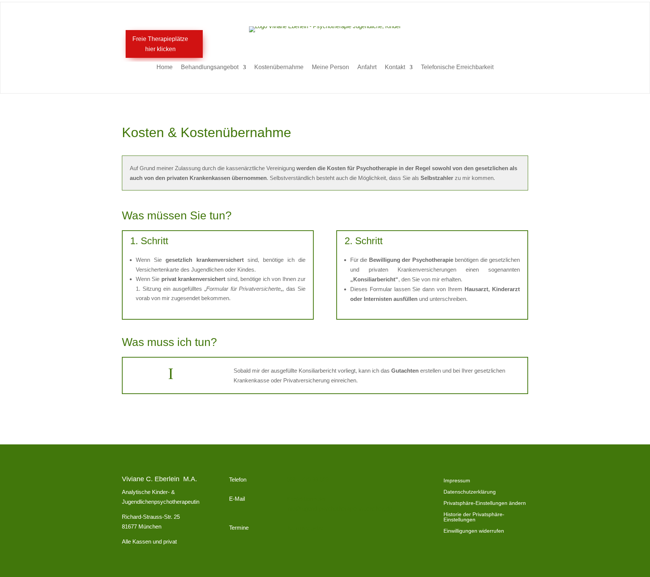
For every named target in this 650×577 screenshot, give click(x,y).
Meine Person (330, 67)
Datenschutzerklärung (469, 492)
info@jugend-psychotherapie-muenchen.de (339, 508)
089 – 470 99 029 (308, 479)
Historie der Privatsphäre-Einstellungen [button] (473, 517)
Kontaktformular (306, 498)
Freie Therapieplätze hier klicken (160, 44)
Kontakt (395, 67)
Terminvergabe (305, 527)
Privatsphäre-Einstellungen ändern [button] (484, 503)
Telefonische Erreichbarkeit (457, 67)
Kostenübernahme (279, 67)
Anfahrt (367, 67)
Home (164, 67)
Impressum (456, 480)
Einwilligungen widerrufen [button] (473, 531)
